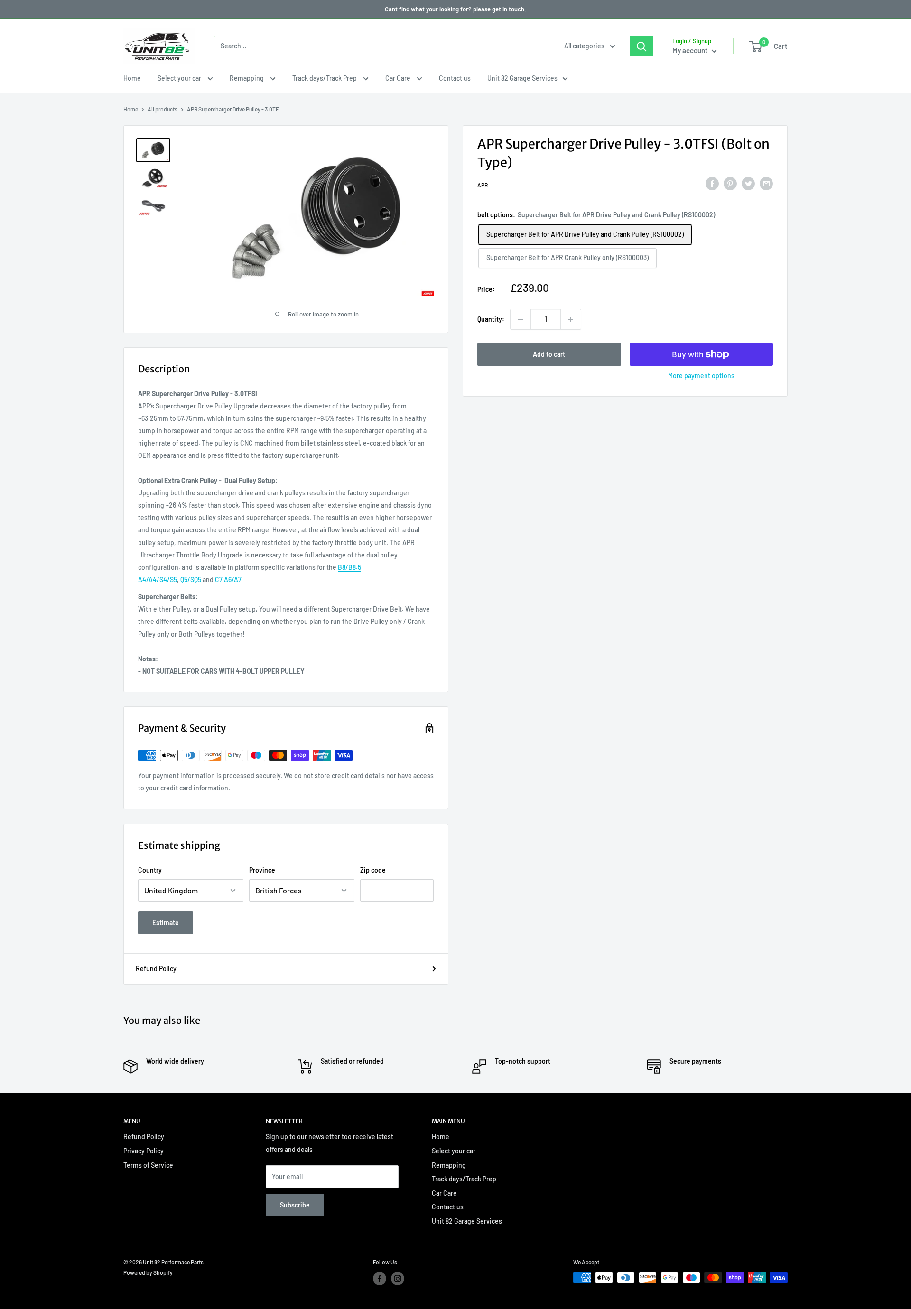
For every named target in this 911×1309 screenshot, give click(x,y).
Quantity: (490, 319)
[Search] (641, 46)
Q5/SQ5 (190, 580)
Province (262, 870)
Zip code (373, 870)
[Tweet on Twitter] (748, 183)
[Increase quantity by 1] (571, 319)
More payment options (701, 375)
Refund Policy (156, 969)
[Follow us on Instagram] (397, 1278)
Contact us (455, 78)
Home (132, 78)
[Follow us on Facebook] (379, 1278)
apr (482, 185)
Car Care (398, 78)
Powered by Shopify (148, 1272)
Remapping (247, 78)
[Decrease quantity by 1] (520, 319)
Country (150, 870)
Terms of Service (148, 1165)
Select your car (180, 78)
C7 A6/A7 (228, 580)
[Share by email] (766, 183)
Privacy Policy (143, 1151)
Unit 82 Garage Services (522, 78)
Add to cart (549, 354)
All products (162, 109)
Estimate (165, 923)
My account (690, 50)
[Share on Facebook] (712, 183)
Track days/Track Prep (325, 78)
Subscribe (295, 1205)
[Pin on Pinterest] (730, 183)
